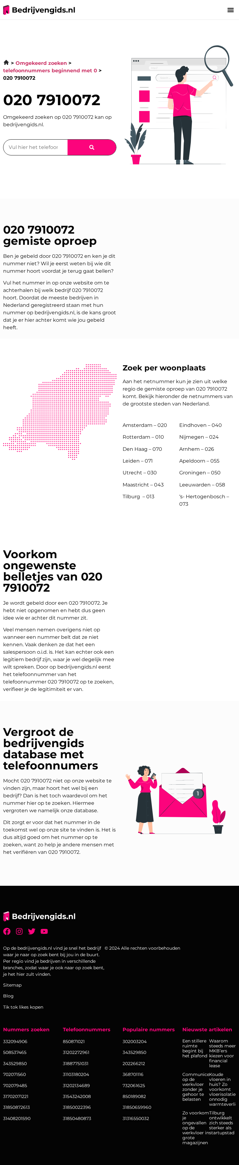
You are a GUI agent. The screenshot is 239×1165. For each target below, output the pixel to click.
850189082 (134, 1096)
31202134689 (76, 1085)
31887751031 (75, 1063)
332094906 (15, 1041)
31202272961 (76, 1052)
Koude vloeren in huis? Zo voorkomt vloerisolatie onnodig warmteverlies (222, 1089)
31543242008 (77, 1096)
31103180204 (76, 1074)
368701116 (133, 1074)
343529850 (134, 1052)
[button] (231, 10)
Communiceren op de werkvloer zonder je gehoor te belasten (195, 1087)
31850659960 (137, 1107)
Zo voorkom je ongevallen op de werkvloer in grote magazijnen (195, 1127)
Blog (8, 996)
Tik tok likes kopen (23, 1007)
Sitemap (12, 985)
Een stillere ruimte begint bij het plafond (194, 1048)
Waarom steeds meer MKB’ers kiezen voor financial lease (222, 1053)
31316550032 (136, 1118)
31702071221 (15, 1096)
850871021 (74, 1041)
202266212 (134, 1063)
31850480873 (77, 1118)
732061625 (134, 1085)
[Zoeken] (92, 147)
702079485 (15, 1085)
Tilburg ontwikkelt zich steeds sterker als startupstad (221, 1122)
